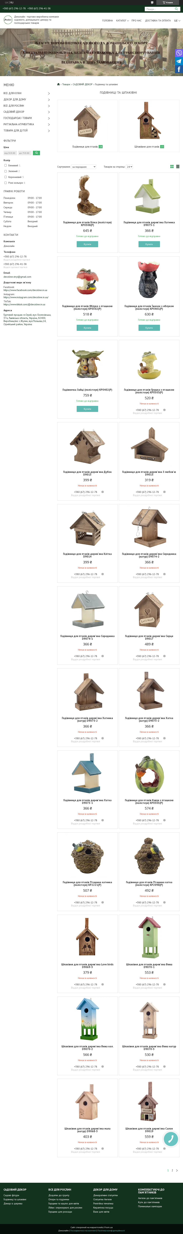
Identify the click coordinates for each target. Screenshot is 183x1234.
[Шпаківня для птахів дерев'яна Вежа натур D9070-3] (149, 1019)
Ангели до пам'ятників (150, 1198)
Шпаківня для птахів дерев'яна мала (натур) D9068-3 (87, 1130)
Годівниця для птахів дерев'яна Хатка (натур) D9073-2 (149, 719)
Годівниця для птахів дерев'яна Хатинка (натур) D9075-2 (87, 719)
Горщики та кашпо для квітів (63, 1203)
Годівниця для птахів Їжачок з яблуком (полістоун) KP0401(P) (149, 307)
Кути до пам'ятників (149, 1202)
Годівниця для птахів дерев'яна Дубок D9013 (87, 473)
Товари (66, 84)
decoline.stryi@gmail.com (17, 276)
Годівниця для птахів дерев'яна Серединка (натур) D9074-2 (149, 555)
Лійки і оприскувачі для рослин (65, 1207)
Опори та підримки (58, 1199)
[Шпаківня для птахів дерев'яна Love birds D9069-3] (87, 937)
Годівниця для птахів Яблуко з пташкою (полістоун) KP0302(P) (87, 307)
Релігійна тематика (103, 1203)
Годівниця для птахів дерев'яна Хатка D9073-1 (87, 801)
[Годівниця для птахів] (87, 120)
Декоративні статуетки (105, 1195)
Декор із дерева (13, 1203)
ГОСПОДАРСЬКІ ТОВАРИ (18, 118)
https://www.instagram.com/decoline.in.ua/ (26, 297)
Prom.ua (108, 1227)
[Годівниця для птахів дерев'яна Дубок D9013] (87, 444)
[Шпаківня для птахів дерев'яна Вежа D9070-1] (149, 937)
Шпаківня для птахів (146, 146)
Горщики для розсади (60, 1211)
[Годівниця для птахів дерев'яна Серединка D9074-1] (87, 608)
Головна (107, 20)
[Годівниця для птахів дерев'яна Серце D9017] (149, 608)
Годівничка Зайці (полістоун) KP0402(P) (87, 389)
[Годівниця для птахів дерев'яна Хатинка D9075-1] (149, 195)
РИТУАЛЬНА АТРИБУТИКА (19, 124)
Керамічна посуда (103, 1207)
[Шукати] (176, 9)
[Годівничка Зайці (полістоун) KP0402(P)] (87, 362)
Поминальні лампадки (150, 1206)
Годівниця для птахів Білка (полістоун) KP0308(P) (87, 223)
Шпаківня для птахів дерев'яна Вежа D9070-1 (149, 965)
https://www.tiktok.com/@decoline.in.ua (24, 304)
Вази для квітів (101, 1211)
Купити (87, 244)
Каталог (121, 20)
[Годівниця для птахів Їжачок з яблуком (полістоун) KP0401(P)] (149, 279)
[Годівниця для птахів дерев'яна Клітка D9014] (87, 526)
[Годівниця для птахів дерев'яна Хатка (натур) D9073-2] (149, 690)
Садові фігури (11, 1195)
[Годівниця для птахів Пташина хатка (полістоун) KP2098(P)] (149, 855)
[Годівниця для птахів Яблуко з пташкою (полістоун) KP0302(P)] (87, 279)
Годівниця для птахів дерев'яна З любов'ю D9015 (149, 473)
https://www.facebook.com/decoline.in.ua (25, 290)
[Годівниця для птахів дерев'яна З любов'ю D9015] (149, 444)
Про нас (137, 20)
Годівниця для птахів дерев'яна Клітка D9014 (87, 555)
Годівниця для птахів (85, 146)
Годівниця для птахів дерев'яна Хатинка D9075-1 (149, 223)
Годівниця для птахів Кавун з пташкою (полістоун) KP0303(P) (149, 801)
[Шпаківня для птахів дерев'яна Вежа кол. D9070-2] (87, 1019)
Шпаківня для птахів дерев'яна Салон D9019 (149, 1130)
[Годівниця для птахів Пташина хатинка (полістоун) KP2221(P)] (87, 855)
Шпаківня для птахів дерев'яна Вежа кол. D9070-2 (87, 1047)
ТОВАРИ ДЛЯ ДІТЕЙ (16, 130)
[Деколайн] (8, 19)
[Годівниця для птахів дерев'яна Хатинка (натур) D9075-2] (87, 690)
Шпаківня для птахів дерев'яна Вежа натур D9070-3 (149, 1047)
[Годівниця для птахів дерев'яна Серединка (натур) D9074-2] (149, 526)
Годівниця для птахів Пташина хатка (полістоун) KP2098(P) (149, 883)
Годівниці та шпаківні (15, 1199)
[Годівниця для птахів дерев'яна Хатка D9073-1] (87, 773)
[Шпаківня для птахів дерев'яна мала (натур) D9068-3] (87, 1101)
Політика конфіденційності (111, 1230)
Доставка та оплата (158, 20)
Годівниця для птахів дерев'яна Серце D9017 (149, 637)
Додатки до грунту (58, 1195)
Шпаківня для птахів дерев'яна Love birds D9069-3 (87, 965)
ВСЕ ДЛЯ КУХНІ (13, 93)
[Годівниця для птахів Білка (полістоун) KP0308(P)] (87, 195)
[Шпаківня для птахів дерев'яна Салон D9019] (149, 1101)
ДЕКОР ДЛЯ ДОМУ (15, 99)
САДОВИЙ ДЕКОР (14, 111)
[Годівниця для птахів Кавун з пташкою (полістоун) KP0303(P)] (149, 773)
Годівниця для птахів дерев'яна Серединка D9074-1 (87, 637)
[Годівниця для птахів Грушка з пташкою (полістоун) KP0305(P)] (149, 362)
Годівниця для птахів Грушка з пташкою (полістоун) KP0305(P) (149, 391)
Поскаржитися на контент (83, 1230)
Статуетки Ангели (102, 1199)
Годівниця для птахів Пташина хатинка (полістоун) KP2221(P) (87, 883)
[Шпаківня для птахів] (149, 120)
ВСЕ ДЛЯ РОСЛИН (14, 105)
